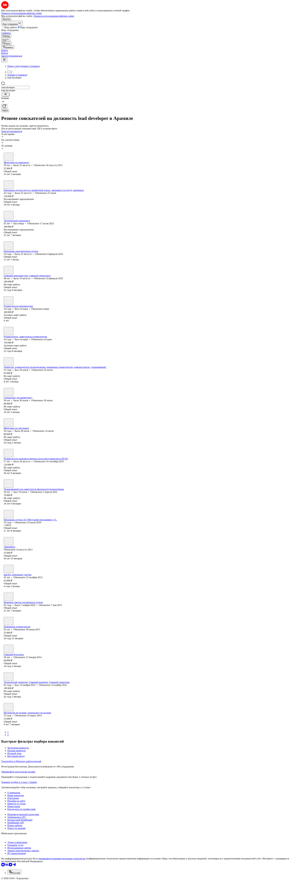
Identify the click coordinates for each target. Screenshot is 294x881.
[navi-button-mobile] (4, 59)
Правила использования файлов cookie (54, 16)
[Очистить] (5, 94)
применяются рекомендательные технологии (61, 858)
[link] (6, 43)
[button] (4, 50)
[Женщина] (8, 157)
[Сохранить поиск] (4, 106)
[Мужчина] (8, 215)
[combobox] (15, 87)
